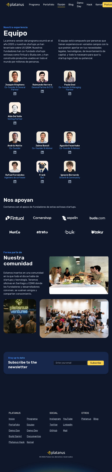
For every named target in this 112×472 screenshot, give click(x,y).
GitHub (53, 430)
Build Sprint (15, 436)
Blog (95, 418)
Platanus (86, 418)
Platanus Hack (16, 442)
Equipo (30, 424)
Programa (32, 418)
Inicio (12, 418)
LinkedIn (67, 424)
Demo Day (14, 430)
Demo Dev (32, 430)
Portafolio (14, 424)
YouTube (67, 418)
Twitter (54, 424)
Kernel (30, 442)
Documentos (34, 436)
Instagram (55, 418)
